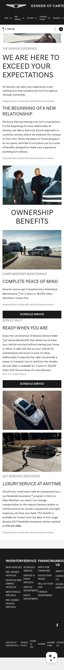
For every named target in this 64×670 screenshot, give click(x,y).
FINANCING (47, 561)
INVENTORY (14, 561)
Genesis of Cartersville (12, 644)
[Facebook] (57, 625)
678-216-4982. (13, 526)
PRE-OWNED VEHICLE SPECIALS (12, 603)
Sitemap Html (51, 644)
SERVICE (29, 561)
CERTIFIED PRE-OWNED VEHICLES (14, 584)
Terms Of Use (33, 644)
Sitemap (41, 644)
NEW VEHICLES (14, 567)
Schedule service (32, 314)
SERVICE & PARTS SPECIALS (28, 579)
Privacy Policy (24, 644)
